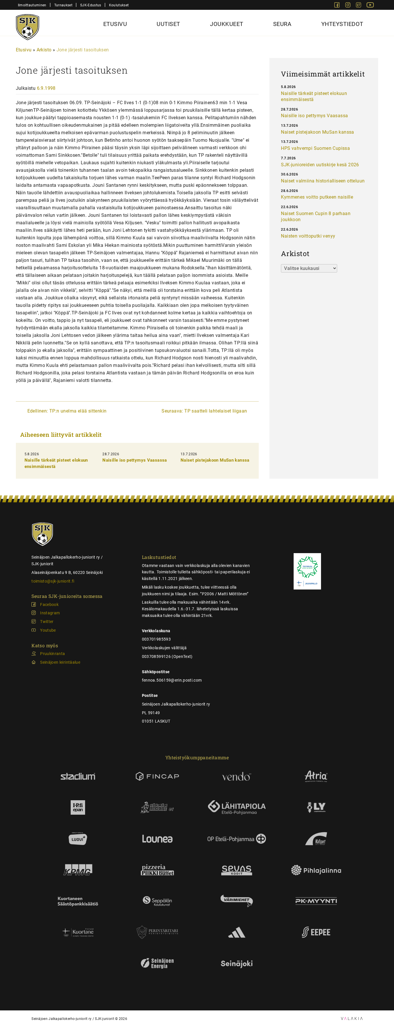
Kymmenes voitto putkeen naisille (317, 197)
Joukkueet (226, 23)
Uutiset (168, 23)
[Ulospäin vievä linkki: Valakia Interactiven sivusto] (352, 1018)
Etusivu (115, 23)
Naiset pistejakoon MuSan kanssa (215, 460)
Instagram (50, 613)
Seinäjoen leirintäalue (60, 662)
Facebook (49, 604)
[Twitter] (359, 6)
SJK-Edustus (90, 5)
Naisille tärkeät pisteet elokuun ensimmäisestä (314, 96)
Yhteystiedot (342, 23)
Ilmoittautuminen (32, 5)
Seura (282, 23)
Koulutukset (119, 5)
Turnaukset (63, 5)
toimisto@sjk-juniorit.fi (52, 581)
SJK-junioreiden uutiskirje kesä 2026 (320, 164)
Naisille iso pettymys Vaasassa (134, 460)
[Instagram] (348, 6)
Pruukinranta (52, 653)
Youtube (48, 630)
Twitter (46, 621)
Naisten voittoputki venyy (308, 236)
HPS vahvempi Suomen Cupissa (315, 148)
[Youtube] (370, 6)
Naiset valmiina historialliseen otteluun (323, 181)
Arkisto (44, 50)
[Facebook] (337, 6)
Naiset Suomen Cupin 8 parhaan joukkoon (315, 217)
